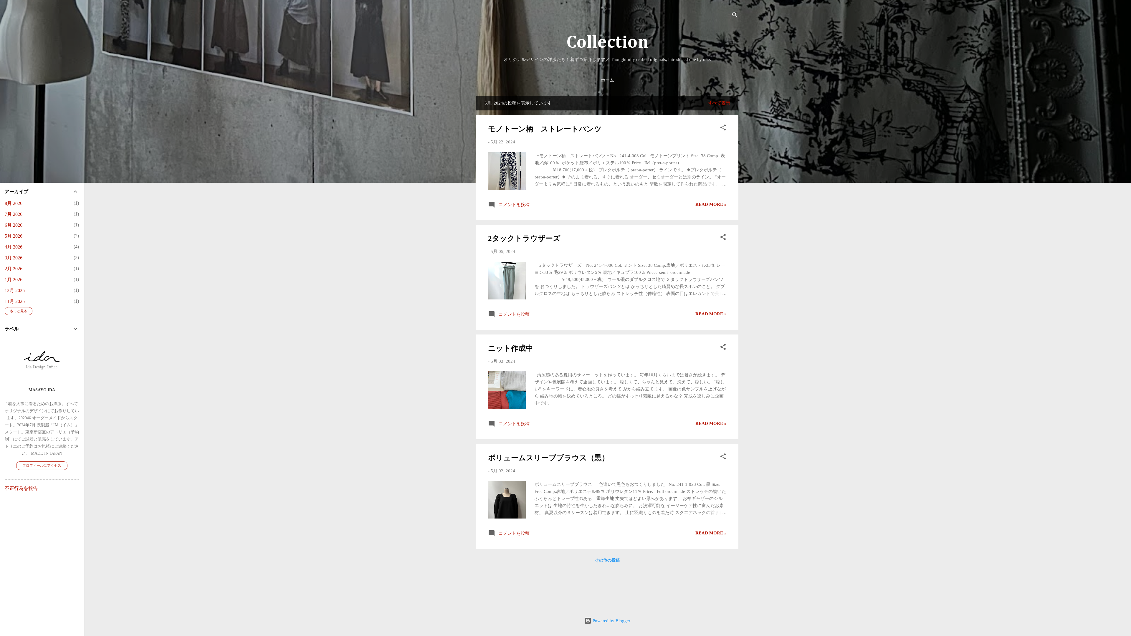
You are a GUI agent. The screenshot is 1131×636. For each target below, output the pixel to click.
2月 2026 (13, 268)
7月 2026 (13, 214)
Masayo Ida (42, 390)
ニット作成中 (510, 348)
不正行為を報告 (21, 488)
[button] (723, 128)
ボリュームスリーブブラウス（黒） (548, 458)
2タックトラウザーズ (524, 238)
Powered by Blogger (610, 620)
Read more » (711, 204)
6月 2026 (13, 225)
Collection (607, 43)
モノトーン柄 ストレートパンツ (545, 129)
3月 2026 (13, 257)
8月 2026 (13, 203)
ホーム (607, 80)
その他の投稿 (607, 560)
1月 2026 (13, 279)
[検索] (734, 16)
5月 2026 (13, 235)
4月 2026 (13, 246)
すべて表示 (719, 103)
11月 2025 (15, 301)
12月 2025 (15, 290)
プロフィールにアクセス (41, 465)
